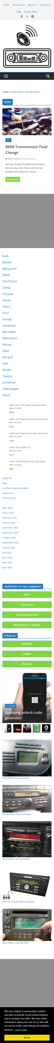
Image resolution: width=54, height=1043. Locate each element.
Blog (19, 11)
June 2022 (7, 557)
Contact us (27, 604)
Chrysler (8, 294)
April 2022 (7, 567)
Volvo (6, 395)
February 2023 (9, 517)
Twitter (27, 654)
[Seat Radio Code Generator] (27, 758)
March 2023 (8, 512)
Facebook (27, 643)
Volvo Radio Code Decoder (15, 942)
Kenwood (8, 325)
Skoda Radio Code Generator (34, 419)
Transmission (31, 158)
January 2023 (8, 522)
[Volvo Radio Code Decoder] (27, 925)
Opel (5, 351)
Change (16, 158)
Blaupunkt (9, 269)
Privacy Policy (30, 11)
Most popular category (27, 624)
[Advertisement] (27, 221)
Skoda (6, 370)
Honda (7, 319)
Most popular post (27, 614)
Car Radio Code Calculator (15, 488)
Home (6, 4)
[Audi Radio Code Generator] (27, 839)
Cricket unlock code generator (25, 91)
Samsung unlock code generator (23, 715)
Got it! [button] (27, 1037)
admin (12, 405)
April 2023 (7, 507)
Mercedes (9, 332)
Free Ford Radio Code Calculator (18, 901)
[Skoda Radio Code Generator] (27, 799)
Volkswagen (10, 389)
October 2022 (9, 537)
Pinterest (27, 664)
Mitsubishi (9, 338)
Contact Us (45, 4)
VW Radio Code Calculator (32, 461)
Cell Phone (9, 281)
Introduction (18, 4)
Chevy (6, 288)
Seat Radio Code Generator (16, 778)
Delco (6, 307)
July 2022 (6, 552)
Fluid (22, 158)
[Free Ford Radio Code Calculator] (27, 883)
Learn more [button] (21, 1030)
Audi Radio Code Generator (33, 405)
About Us (32, 4)
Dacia (6, 300)
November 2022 (10, 532)
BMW (6, 275)
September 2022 (10, 542)
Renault (7, 357)
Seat (5, 363)
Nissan (7, 344)
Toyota (7, 376)
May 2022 (7, 562)
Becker (7, 262)
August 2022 (8, 547)
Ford (5, 313)
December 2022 (10, 527)
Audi (5, 256)
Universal (8, 382)
